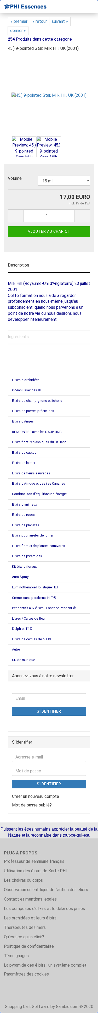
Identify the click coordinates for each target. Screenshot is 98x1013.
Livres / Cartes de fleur (29, 618)
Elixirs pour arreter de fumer (32, 535)
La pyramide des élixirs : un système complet (45, 965)
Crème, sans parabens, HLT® (34, 598)
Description (18, 265)
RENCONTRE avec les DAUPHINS (37, 432)
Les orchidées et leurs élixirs (30, 918)
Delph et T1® (22, 629)
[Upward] (83, 1005)
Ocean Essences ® (26, 390)
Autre (16, 649)
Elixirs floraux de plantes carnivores (38, 546)
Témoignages (16, 955)
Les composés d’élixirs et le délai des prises (44, 908)
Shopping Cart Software (27, 1006)
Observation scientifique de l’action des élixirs (46, 889)
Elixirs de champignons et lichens (37, 401)
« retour (39, 21)
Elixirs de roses (23, 515)
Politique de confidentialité (29, 946)
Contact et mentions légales (30, 899)
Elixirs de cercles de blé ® (31, 639)
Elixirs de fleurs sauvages (31, 473)
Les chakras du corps (23, 880)
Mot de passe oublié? (32, 805)
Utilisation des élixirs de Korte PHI (35, 870)
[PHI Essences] (23, 6)
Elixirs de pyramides (27, 556)
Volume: (15, 178)
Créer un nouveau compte (35, 796)
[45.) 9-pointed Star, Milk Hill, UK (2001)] (49, 95)
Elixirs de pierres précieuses (33, 411)
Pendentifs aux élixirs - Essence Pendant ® (44, 608)
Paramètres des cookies (26, 974)
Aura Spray (20, 577)
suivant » (60, 21)
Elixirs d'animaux (24, 504)
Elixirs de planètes (25, 525)
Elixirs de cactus (24, 452)
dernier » (18, 30)
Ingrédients (18, 336)
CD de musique (23, 660)
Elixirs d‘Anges (23, 421)
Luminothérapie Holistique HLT (35, 587)
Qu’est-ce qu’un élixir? (24, 936)
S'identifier (49, 711)
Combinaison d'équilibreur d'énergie (39, 494)
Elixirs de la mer (23, 463)
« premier (18, 21)
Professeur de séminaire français (34, 861)
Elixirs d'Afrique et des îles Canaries (38, 483)
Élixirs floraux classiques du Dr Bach (39, 442)
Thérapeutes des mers (25, 927)
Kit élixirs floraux (24, 566)
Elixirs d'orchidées (25, 380)
